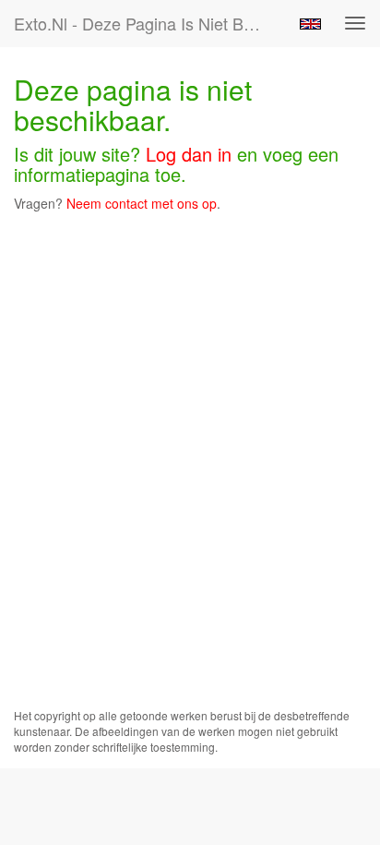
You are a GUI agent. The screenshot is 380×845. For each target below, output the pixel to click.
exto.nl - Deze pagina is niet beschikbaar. (145, 23)
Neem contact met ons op (141, 203)
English (310, 24)
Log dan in (189, 153)
